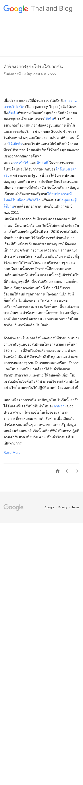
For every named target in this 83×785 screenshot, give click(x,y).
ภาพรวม (60, 406)
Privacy (63, 507)
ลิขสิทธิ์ (42, 163)
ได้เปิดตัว (15, 144)
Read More (12, 452)
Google (49, 507)
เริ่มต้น (13, 113)
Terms (75, 507)
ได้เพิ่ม (49, 119)
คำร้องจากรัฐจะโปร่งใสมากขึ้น (33, 66)
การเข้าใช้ (21, 163)
